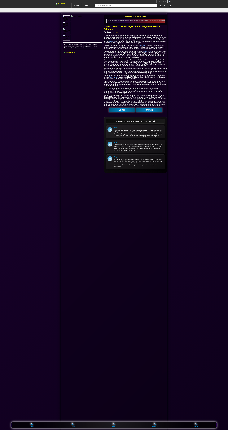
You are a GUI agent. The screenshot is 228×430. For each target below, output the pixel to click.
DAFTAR (149, 110)
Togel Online (142, 45)
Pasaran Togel (146, 51)
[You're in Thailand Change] (170, 1)
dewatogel (111, 41)
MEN (86, 5)
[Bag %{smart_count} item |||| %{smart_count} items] (170, 5)
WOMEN (76, 5)
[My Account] (161, 5)
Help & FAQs (162, 1)
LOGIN (122, 110)
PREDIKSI (155, 426)
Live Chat (196, 426)
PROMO (32, 426)
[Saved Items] (165, 5)
